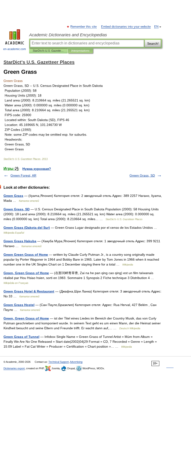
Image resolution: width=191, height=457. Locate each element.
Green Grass (13, 196)
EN (156, 26)
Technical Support (58, 361)
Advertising (76, 361)
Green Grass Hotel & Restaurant (28, 291)
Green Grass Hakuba (19, 241)
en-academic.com (14, 49)
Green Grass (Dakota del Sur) (26, 227)
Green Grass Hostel (18, 305)
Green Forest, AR (23, 175)
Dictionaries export (14, 368)
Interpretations (80, 50)
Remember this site (84, 26)
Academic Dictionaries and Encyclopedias (68, 35)
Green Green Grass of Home (25, 254)
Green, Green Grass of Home (26, 273)
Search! (153, 43)
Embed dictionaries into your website (126, 26)
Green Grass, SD (142, 175)
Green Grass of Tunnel (21, 337)
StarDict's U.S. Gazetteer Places (48, 50)
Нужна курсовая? (36, 169)
